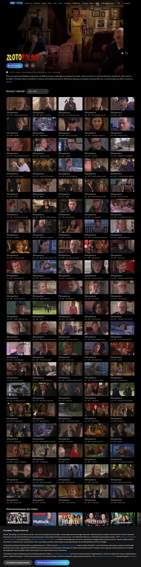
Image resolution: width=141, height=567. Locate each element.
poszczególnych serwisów (66, 545)
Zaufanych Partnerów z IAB (106, 556)
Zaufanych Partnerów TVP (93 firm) (43, 539)
